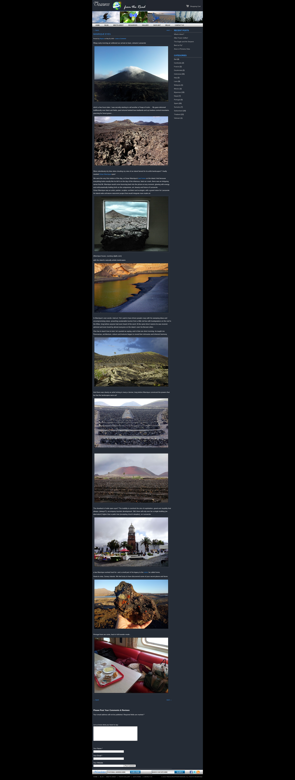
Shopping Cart (195, 6)
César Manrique (105, 174)
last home (142, 178)
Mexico (176, 89)
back (96, 30)
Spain (176, 103)
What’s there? (179, 34)
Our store (137, 777)
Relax (167, 25)
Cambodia (177, 63)
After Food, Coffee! (181, 38)
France (176, 66)
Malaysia (177, 85)
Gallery (145, 25)
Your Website (98, 763)
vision (146, 572)
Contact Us (179, 25)
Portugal (177, 100)
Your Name (97, 748)
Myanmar (177, 92)
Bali (175, 59)
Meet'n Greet (111, 777)
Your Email (97, 756)
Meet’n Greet (118, 25)
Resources (132, 25)
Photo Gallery (124, 777)
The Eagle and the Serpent (184, 42)
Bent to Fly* (178, 45)
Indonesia (177, 74)
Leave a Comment (120, 38)
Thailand (177, 114)
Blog (106, 25)
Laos (176, 81)
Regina (102, 38)
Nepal (176, 96)
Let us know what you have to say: (105, 725)
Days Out (157, 25)
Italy (175, 78)
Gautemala (178, 70)
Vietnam (177, 118)
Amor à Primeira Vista (182, 49)
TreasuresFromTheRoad (176, 777)
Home (98, 25)
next (169, 30)
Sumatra (177, 107)
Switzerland (178, 111)
